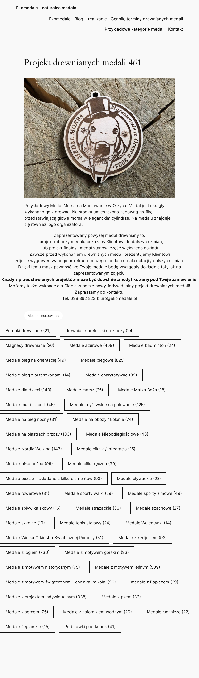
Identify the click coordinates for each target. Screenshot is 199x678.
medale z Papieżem (154, 582)
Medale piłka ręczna (92, 463)
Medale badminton (152, 345)
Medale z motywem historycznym (43, 567)
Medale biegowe (103, 360)
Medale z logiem (28, 552)
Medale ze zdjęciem (142, 537)
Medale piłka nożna (29, 463)
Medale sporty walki (88, 493)
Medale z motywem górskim (97, 552)
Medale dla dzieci (28, 389)
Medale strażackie (98, 508)
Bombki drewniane (28, 330)
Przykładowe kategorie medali (134, 29)
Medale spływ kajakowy (33, 508)
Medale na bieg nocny (32, 419)
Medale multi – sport (30, 404)
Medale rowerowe (27, 493)
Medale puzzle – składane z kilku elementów (54, 478)
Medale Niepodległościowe (117, 434)
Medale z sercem (27, 611)
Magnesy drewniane (30, 345)
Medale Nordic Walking (34, 449)
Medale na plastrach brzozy (38, 434)
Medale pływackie (139, 478)
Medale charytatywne (111, 375)
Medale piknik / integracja (106, 449)
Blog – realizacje (91, 18)
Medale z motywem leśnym (127, 567)
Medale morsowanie (43, 315)
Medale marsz (84, 389)
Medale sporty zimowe (155, 493)
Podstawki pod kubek (90, 626)
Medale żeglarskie (28, 626)
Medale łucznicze (168, 611)
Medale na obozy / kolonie (103, 419)
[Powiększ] (168, 83)
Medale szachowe (158, 508)
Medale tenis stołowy (85, 522)
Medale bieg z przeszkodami (38, 375)
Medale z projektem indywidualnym (46, 596)
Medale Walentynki (148, 522)
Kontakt (175, 29)
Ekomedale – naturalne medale (46, 7)
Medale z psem (121, 596)
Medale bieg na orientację (36, 360)
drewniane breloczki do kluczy (100, 330)
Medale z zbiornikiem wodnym (97, 611)
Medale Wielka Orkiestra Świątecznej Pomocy (54, 537)
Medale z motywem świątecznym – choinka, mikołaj (61, 582)
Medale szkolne (25, 522)
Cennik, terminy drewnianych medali (147, 18)
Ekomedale (60, 18)
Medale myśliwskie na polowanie (107, 404)
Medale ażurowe (91, 345)
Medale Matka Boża (142, 389)
